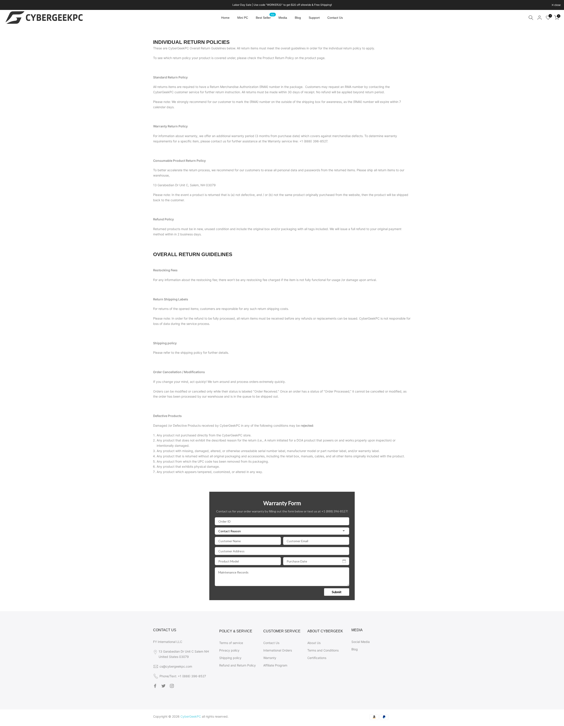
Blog (298, 17)
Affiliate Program (275, 665)
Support (314, 17)
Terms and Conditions (323, 650)
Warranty (269, 658)
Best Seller (265, 17)
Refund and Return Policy (237, 665)
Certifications (316, 658)
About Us (314, 643)
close (8, 5)
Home (225, 17)
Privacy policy (229, 650)
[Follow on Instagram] (172, 686)
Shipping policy (230, 658)
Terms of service (231, 643)
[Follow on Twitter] (163, 686)
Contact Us (335, 17)
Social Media (360, 642)
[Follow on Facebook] (155, 686)
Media (282, 17)
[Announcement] (282, 5)
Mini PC (242, 17)
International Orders (277, 650)
